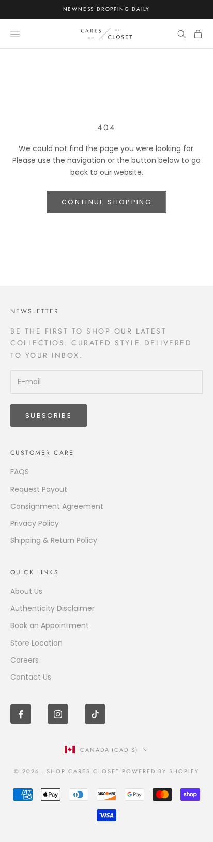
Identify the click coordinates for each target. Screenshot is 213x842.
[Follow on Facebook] (21, 714)
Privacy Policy (34, 523)
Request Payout (38, 489)
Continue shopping (106, 202)
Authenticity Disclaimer (52, 608)
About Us (26, 591)
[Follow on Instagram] (58, 714)
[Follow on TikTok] (95, 714)
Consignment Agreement (56, 506)
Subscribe (48, 415)
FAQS (19, 472)
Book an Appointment (49, 625)
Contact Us (30, 677)
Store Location (36, 643)
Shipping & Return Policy (53, 540)
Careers (24, 660)
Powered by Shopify (160, 771)
